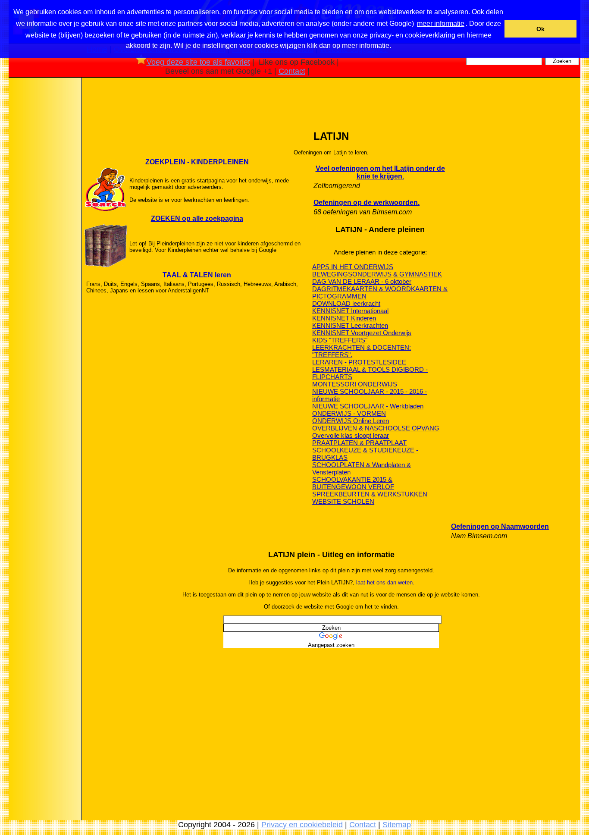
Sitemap (396, 824)
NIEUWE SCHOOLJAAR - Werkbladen (367, 406)
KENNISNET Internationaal (350, 310)
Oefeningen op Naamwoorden (500, 526)
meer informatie (440, 23)
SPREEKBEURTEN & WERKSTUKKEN (369, 494)
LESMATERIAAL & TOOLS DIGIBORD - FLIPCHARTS (370, 373)
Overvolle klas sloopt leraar (350, 435)
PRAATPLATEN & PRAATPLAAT (359, 442)
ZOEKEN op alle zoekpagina (197, 218)
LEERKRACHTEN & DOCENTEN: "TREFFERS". (361, 351)
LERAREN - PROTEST (345, 362)
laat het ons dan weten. (385, 582)
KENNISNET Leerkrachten (350, 325)
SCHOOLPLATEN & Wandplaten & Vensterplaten (361, 468)
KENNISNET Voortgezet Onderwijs (361, 332)
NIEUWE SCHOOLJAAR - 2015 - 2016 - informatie (369, 395)
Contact (292, 71)
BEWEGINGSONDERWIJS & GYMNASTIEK (377, 274)
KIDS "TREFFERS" (339, 340)
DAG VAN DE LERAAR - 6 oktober (361, 281)
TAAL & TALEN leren (197, 275)
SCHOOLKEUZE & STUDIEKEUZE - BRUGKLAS (365, 453)
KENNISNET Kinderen (344, 318)
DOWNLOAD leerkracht (346, 303)
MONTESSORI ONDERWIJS (354, 384)
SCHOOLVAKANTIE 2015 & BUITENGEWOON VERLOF (353, 483)
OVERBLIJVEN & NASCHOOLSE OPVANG (375, 428)
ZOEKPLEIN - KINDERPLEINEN (197, 162)
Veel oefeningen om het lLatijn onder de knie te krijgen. (380, 172)
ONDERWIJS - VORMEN (349, 413)
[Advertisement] (44, 215)
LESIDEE (392, 362)
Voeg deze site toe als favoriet (198, 62)
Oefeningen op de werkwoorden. (366, 202)
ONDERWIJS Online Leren (350, 420)
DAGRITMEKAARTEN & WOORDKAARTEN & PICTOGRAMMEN (380, 292)
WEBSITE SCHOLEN (343, 501)
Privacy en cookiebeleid (302, 824)
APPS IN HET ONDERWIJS (352, 266)
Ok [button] (540, 28)
